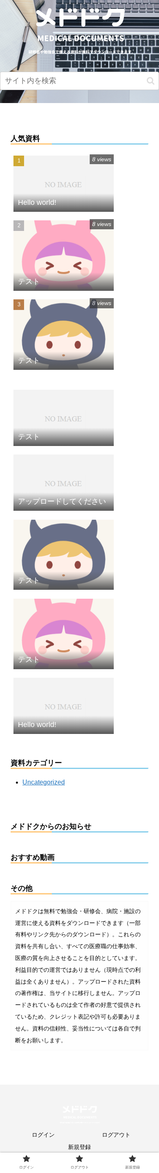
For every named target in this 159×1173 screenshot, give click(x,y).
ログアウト (116, 1134)
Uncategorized (43, 782)
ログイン (43, 1134)
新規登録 (79, 1147)
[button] (151, 81)
